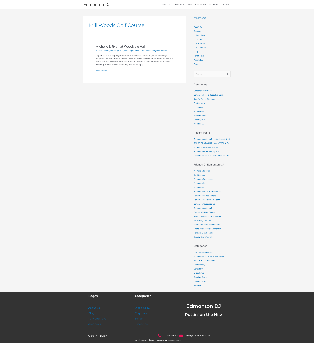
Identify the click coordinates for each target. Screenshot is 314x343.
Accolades (213, 4)
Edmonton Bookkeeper (204, 179)
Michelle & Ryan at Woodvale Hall (120, 46)
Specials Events (102, 50)
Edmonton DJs (200, 187)
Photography (199, 103)
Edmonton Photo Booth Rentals (207, 191)
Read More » (101, 70)
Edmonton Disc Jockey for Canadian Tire (211, 155)
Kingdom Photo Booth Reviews (207, 216)
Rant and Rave (97, 318)
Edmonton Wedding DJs (204, 208)
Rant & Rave (200, 4)
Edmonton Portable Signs (205, 196)
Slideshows (199, 111)
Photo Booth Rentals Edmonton (207, 229)
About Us (166, 4)
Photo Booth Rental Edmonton (207, 224)
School (199, 39)
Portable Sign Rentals (203, 233)
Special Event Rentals (203, 237)
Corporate (200, 43)
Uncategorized (116, 50)
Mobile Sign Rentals (202, 220)
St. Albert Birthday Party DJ (206, 147)
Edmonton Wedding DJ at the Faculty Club (212, 139)
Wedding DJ (129, 50)
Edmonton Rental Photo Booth (207, 200)
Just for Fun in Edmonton (205, 99)
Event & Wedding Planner (205, 212)
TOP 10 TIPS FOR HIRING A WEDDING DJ (211, 143)
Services (178, 4)
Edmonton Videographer (204, 204)
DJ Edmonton (199, 175)
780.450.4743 (200, 18)
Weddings (200, 35)
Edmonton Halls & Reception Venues (209, 95)
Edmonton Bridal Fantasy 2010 (207, 151)
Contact (225, 4)
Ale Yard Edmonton (202, 171)
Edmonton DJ (97, 4)
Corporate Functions (203, 91)
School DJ (198, 107)
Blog (190, 4)
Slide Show (201, 47)
